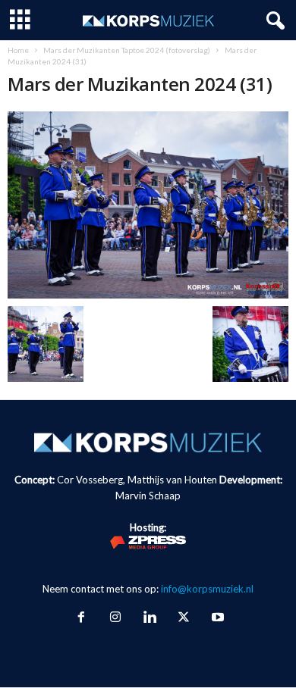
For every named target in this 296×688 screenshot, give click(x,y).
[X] (183, 618)
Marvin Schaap (148, 495)
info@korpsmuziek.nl (207, 589)
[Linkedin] (149, 618)
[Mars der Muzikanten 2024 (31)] (148, 205)
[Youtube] (216, 618)
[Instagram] (115, 618)
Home (18, 50)
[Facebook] (81, 618)
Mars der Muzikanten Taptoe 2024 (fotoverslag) (126, 50)
